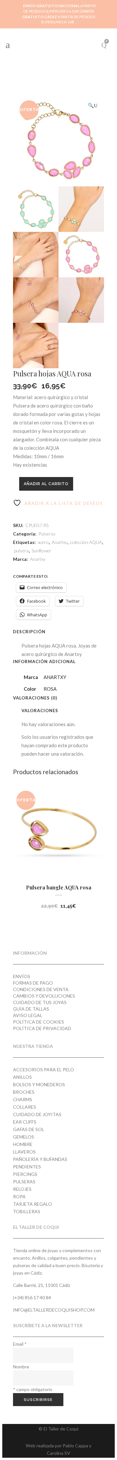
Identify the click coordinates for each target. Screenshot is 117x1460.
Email (20, 1344)
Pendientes (27, 1166)
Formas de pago (33, 982)
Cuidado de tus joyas (40, 1002)
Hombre (22, 1144)
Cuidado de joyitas (37, 1114)
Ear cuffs (24, 1122)
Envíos (21, 976)
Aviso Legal (27, 1015)
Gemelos (23, 1136)
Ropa (19, 1196)
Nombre (21, 1366)
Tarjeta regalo (32, 1204)
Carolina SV (58, 1453)
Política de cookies (38, 1021)
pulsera (21, 550)
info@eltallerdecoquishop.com (54, 1310)
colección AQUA (86, 542)
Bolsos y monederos (39, 1084)
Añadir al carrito (46, 484)
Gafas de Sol (28, 1129)
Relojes (22, 1189)
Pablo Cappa (75, 1445)
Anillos (22, 1077)
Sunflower (41, 550)
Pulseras (47, 533)
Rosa (50, 689)
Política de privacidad (42, 1028)
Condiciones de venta (41, 989)
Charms (22, 1099)
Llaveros (24, 1151)
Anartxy (59, 542)
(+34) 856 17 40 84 (32, 1297)
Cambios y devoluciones (44, 995)
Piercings (25, 1174)
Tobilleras (26, 1211)
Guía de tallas (31, 1008)
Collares (24, 1107)
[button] (93, 105)
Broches (23, 1092)
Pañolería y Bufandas (40, 1159)
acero (43, 542)
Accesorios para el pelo (43, 1069)
